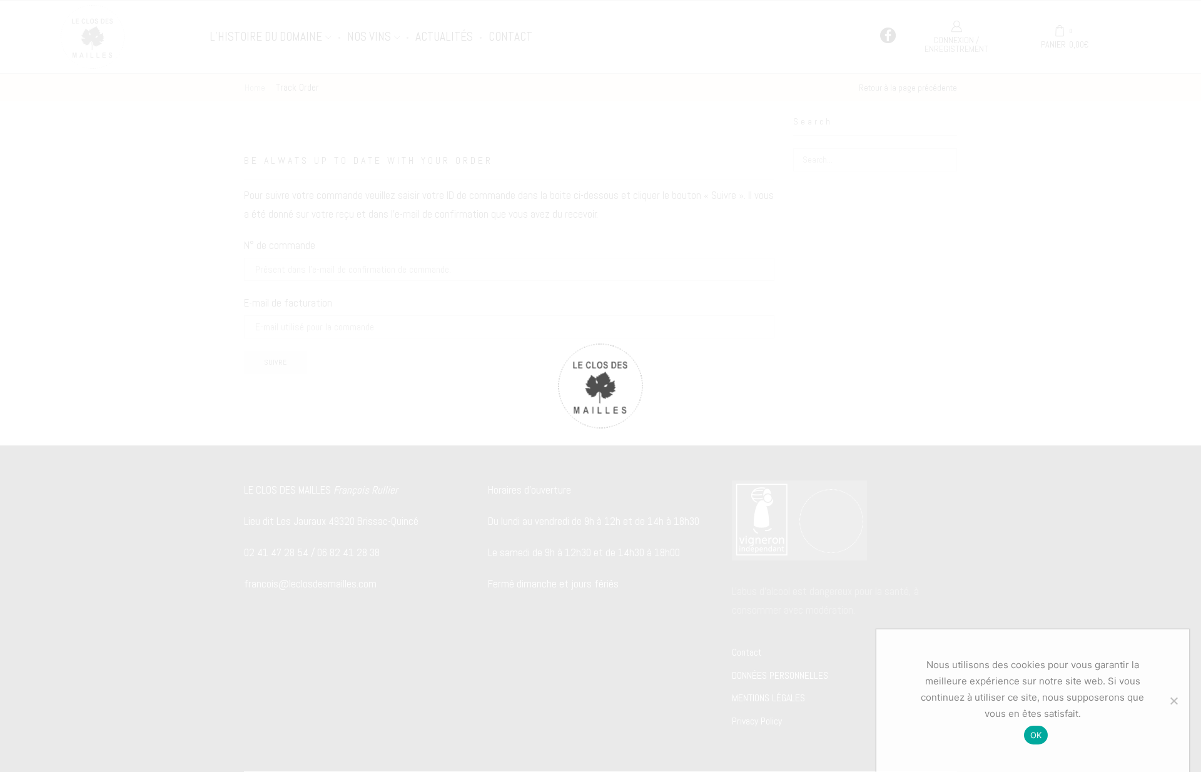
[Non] (1173, 700)
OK (1036, 735)
